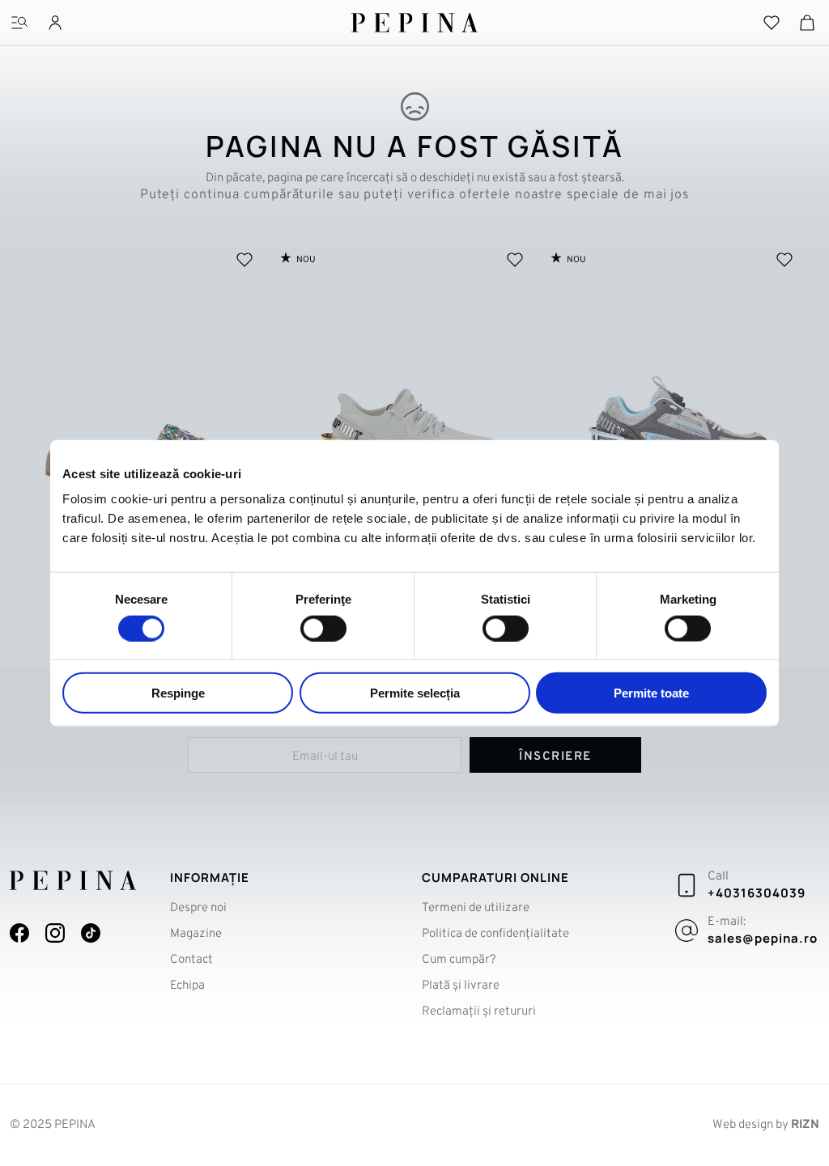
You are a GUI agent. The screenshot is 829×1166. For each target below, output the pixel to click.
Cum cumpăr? (459, 960)
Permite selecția (415, 693)
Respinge (178, 693)
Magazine (196, 934)
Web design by (765, 1125)
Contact (191, 960)
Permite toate (651, 693)
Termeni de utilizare (475, 908)
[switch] (323, 628)
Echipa (187, 986)
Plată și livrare (461, 986)
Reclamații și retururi (479, 1012)
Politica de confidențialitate (495, 934)
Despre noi (198, 908)
